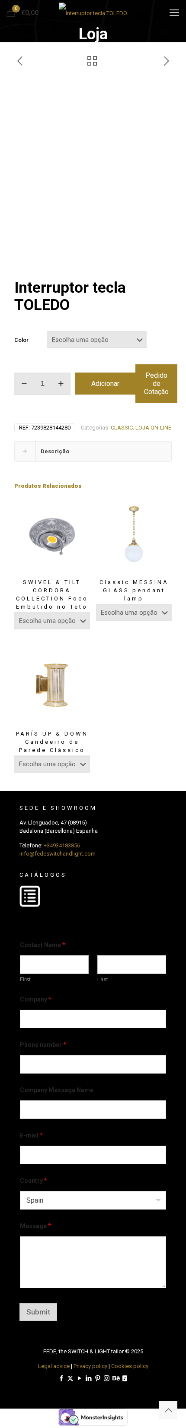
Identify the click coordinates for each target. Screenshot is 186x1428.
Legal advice (54, 1366)
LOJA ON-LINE (153, 427)
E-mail (31, 1135)
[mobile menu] (174, 13)
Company (35, 999)
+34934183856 (62, 845)
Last (102, 979)
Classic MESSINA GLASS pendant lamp (134, 590)
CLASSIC (122, 427)
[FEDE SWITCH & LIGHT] (93, 13)
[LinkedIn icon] (88, 1378)
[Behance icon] (115, 1378)
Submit (38, 1312)
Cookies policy (129, 1366)
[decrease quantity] (24, 384)
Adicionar (105, 383)
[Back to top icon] (168, 1410)
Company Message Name (56, 1090)
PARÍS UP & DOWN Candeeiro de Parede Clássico (52, 741)
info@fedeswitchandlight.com (57, 853)
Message (35, 1226)
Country (33, 1180)
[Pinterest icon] (97, 1378)
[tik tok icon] (125, 1378)
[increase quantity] (60, 384)
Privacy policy (90, 1366)
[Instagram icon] (106, 1378)
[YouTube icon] (79, 1378)
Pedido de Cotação (156, 383)
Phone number (43, 1044)
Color (21, 340)
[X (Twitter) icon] (70, 1378)
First (25, 979)
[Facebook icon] (61, 1378)
